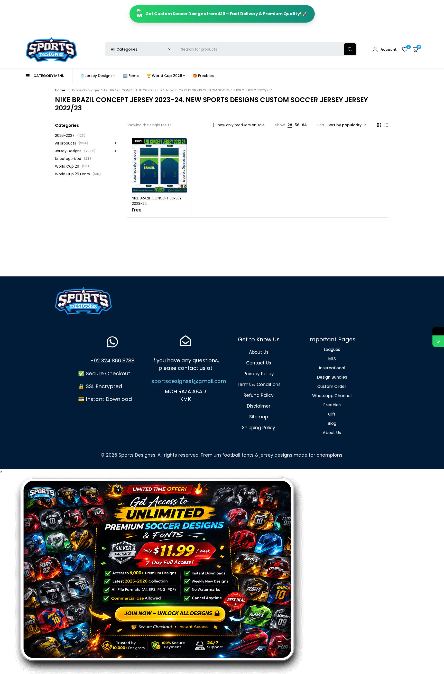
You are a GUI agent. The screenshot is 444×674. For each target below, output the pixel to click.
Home (60, 90)
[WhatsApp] (438, 341)
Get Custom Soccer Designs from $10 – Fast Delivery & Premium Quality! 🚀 (226, 14)
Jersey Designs (75, 150)
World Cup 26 (72, 166)
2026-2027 (70, 135)
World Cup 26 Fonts (78, 174)
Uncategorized (73, 158)
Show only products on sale (240, 125)
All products (71, 143)
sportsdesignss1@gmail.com (188, 381)
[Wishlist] (405, 49)
